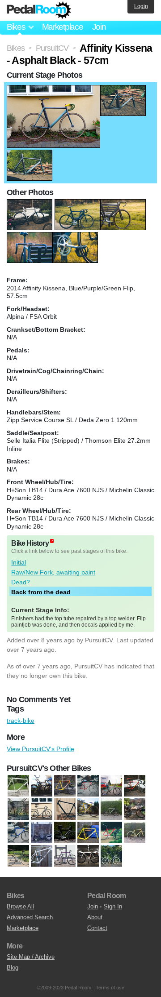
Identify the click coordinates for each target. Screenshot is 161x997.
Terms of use (110, 987)
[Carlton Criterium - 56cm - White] (41, 809)
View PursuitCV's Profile (40, 748)
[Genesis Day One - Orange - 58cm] (134, 833)
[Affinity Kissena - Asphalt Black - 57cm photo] (53, 89)
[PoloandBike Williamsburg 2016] (88, 856)
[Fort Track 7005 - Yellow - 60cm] (88, 833)
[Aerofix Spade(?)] (41, 786)
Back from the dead (41, 592)
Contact (97, 928)
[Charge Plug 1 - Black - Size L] (64, 809)
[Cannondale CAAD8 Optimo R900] (88, 786)
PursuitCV (99, 640)
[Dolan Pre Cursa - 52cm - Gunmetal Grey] (111, 809)
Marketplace (62, 26)
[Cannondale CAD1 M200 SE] (111, 786)
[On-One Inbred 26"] (41, 856)
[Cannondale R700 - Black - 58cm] (18, 809)
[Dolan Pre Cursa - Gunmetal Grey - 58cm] (134, 809)
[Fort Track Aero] (111, 833)
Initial (18, 562)
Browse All (20, 906)
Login (141, 6)
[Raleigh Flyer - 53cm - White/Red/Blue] (111, 856)
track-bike (20, 720)
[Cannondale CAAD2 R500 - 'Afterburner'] (64, 786)
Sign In (113, 906)
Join (99, 26)
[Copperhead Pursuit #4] (88, 809)
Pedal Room (39, 10)
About (94, 917)
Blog (12, 967)
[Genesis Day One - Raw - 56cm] (18, 856)
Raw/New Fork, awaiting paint (53, 572)
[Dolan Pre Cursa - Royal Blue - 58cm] (18, 833)
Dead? (20, 582)
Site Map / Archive (31, 956)
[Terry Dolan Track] (18, 786)
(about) (52, 541)
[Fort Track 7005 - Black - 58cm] (64, 833)
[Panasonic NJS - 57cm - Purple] (64, 856)
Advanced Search (30, 917)
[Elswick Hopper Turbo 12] (41, 833)
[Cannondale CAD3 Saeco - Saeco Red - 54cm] (134, 786)
